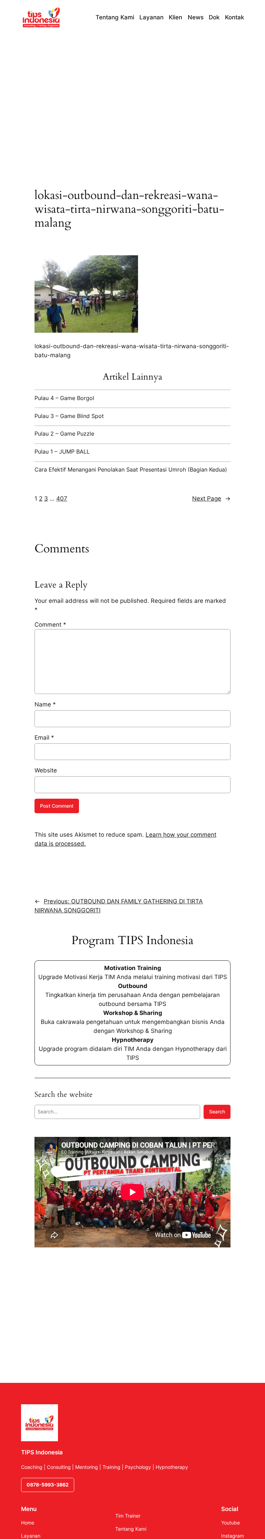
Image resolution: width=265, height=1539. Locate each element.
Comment (50, 624)
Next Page (211, 498)
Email (44, 737)
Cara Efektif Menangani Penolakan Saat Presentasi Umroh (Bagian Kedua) (131, 469)
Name (45, 704)
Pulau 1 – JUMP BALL (62, 451)
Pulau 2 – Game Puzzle (64, 433)
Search (217, 1111)
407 (61, 498)
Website (46, 770)
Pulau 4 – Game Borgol (64, 398)
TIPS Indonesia (42, 1452)
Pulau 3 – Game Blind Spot (69, 416)
